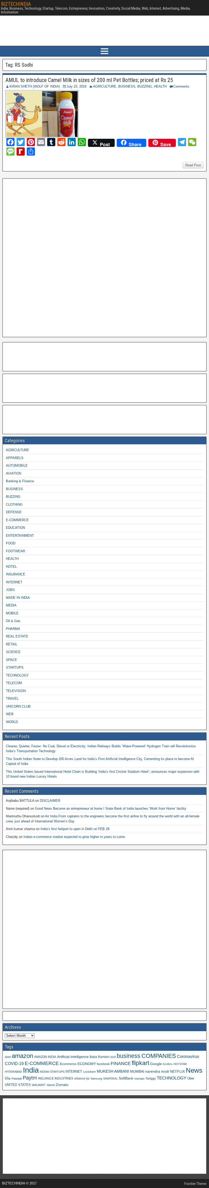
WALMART (39, 1084)
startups (139, 1078)
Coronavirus (188, 1056)
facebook (103, 1064)
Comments (181, 86)
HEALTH (160, 86)
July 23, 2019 (76, 86)
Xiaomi (51, 1084)
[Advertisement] (43, 257)
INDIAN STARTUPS (52, 1071)
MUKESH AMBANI (113, 1071)
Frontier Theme (195, 1183)
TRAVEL (12, 698)
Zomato (62, 1085)
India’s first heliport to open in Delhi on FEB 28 (75, 829)
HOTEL (11, 567)
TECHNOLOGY (17, 675)
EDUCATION (15, 528)
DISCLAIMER (50, 801)
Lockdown (89, 1071)
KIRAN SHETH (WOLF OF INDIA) (34, 86)
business (128, 1056)
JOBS (10, 590)
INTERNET (14, 582)
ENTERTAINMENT (20, 535)
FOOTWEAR (15, 551)
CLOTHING (14, 504)
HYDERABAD (13, 1071)
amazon (22, 1055)
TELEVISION (16, 691)
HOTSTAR (180, 1064)
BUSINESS (126, 86)
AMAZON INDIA (45, 1056)
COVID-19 (14, 1063)
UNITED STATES (18, 1085)
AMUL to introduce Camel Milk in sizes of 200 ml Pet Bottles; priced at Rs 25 (89, 80)
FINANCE (121, 1063)
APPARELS (14, 458)
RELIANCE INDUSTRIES (55, 1078)
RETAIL (11, 644)
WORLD (12, 722)
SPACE (11, 660)
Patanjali (16, 1078)
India (31, 1070)
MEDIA (11, 605)
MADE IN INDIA (18, 598)
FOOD (10, 543)
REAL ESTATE (17, 636)
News (194, 1070)
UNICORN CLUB (18, 706)
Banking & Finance (20, 481)
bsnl (113, 1056)
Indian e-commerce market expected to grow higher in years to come (74, 837)
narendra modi (157, 1071)
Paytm (30, 1078)
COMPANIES (158, 1056)
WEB (10, 714)
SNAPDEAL (110, 1078)
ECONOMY (86, 1064)
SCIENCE (13, 652)
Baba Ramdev (100, 1056)
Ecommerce (68, 1064)
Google (156, 1064)
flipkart (140, 1063)
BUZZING (144, 86)
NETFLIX (177, 1071)
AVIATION (13, 473)
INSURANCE (15, 574)
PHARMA (13, 629)
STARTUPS (14, 667)
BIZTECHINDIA (16, 4)
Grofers (168, 1064)
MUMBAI (137, 1071)
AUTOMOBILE (17, 465)
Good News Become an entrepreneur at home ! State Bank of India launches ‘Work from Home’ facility (110, 808)
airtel (8, 1056)
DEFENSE (14, 512)
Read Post (193, 165)
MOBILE (12, 613)
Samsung (96, 1078)
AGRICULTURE (104, 86)
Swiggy (151, 1078)
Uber (190, 1078)
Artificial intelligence (73, 1057)
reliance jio (81, 1078)
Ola (7, 1078)
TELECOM (14, 683)
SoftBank (126, 1078)
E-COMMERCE (17, 520)
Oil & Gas (13, 621)
